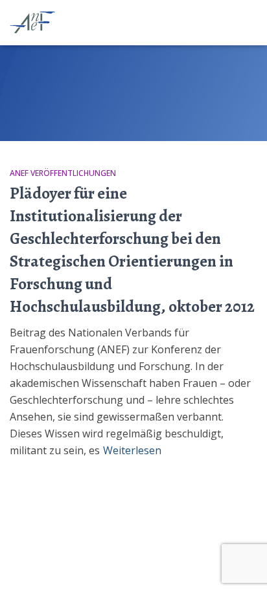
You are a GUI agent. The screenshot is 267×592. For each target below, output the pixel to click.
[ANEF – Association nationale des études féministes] (39, 22)
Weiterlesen (132, 450)
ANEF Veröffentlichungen (63, 173)
